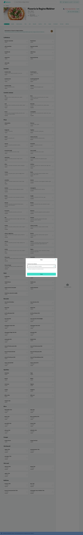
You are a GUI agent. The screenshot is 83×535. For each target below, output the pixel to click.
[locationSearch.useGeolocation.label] (54, 266)
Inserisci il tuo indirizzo (32, 263)
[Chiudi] (55, 259)
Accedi (28, 269)
